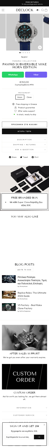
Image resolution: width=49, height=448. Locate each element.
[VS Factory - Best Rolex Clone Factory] (9, 307)
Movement (24, 93)
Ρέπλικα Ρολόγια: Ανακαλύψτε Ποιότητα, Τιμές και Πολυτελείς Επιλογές (32, 280)
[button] (38, 10)
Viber (36, 74)
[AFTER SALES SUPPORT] (24, 337)
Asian (19, 97)
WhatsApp (13, 74)
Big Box (39, 202)
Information (24, 408)
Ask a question (24, 149)
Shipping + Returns (24, 145)
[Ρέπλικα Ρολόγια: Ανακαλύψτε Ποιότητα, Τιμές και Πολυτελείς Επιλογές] (9, 279)
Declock (24, 10)
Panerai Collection (24, 61)
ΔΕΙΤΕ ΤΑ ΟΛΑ (24, 270)
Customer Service (24, 415)
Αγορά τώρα (24, 131)
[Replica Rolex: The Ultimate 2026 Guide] (9, 295)
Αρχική (24, 57)
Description (24, 139)
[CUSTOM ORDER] (24, 376)
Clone (29, 97)
